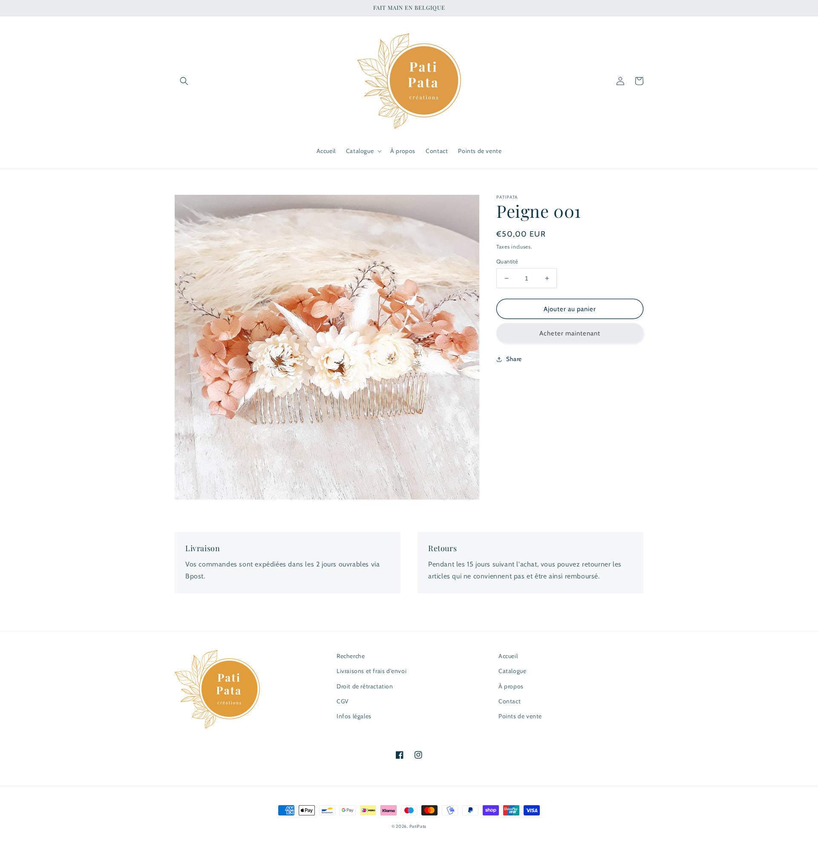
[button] (184, 81)
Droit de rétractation (365, 686)
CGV (343, 701)
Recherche (351, 656)
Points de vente (520, 716)
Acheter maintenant (569, 333)
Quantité (507, 261)
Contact (509, 701)
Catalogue (512, 671)
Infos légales (354, 716)
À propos (511, 686)
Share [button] (514, 359)
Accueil (508, 656)
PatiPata (418, 826)
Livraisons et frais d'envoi (371, 671)
